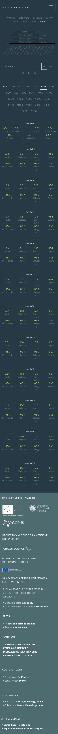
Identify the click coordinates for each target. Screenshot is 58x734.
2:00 (28, 86)
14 (44, 66)
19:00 (29, 105)
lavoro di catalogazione (30, 705)
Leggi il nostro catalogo (17, 725)
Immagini (10, 18)
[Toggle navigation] (51, 7)
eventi (22, 680)
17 (29, 73)
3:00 (35, 86)
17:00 (11, 105)
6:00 (8, 92)
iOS (37, 606)
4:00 (43, 86)
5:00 (51, 86)
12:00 (11, 99)
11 (26, 66)
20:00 (38, 105)
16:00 (47, 99)
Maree (43, 21)
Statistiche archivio (16, 627)
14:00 (29, 99)
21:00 (47, 105)
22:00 (24, 111)
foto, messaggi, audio (30, 701)
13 (38, 66)
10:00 (40, 92)
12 (32, 66)
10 (20, 66)
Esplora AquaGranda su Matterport (23, 728)
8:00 (23, 92)
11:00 (49, 92)
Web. (30, 603)
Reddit (15, 21)
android (44, 606)
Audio (34, 21)
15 (50, 66)
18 (35, 73)
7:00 (16, 92)
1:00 (20, 86)
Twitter (49, 18)
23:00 (34, 111)
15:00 (38, 99)
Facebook (37, 18)
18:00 (20, 105)
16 (23, 73)
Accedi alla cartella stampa (20, 623)
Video (25, 21)
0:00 (12, 86)
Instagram (23, 18)
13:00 (20, 99)
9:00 (31, 92)
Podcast (25, 677)
